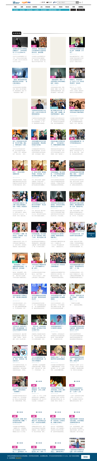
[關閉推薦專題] (95, 223)
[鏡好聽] (42, 2)
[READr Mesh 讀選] (55, 2)
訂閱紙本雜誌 (80, 10)
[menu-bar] (82, 2)
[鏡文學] (49, 2)
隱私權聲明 (18, 458)
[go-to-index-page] (16, 2)
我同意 (85, 457)
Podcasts (73, 10)
